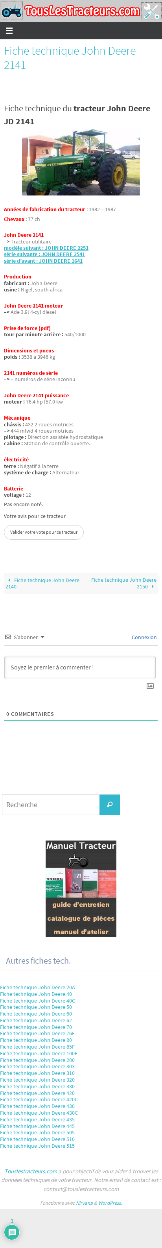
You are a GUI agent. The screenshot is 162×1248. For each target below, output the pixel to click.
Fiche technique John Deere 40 (36, 993)
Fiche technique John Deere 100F (38, 1053)
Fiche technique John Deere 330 (37, 1086)
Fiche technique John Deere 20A (37, 987)
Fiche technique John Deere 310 (37, 1073)
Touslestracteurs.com (30, 1171)
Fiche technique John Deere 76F (37, 1033)
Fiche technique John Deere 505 (37, 1132)
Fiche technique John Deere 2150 (123, 583)
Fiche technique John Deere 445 (37, 1126)
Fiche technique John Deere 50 (36, 1006)
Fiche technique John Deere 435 (37, 1119)
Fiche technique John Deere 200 (37, 1060)
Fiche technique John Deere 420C (39, 1099)
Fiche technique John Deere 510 (37, 1139)
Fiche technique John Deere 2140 (42, 583)
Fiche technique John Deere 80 (36, 1039)
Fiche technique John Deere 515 (37, 1145)
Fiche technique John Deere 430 (37, 1106)
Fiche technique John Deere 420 (37, 1093)
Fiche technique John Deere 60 (36, 1013)
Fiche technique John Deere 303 (37, 1066)
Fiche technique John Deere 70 (36, 1026)
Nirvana (84, 1203)
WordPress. (110, 1203)
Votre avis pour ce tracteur (35, 516)
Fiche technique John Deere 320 (37, 1079)
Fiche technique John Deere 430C (39, 1112)
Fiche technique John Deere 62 (36, 1020)
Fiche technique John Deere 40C (37, 1000)
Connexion (144, 637)
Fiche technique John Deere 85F (37, 1046)
